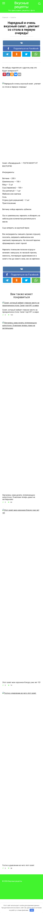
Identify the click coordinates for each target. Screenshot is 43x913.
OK (32, 910)
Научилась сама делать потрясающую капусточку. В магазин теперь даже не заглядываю (18, 497)
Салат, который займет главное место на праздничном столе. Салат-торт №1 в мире (20, 311)
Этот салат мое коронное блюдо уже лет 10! (21, 682)
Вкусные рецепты (21, 5)
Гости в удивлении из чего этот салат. (18, 865)
